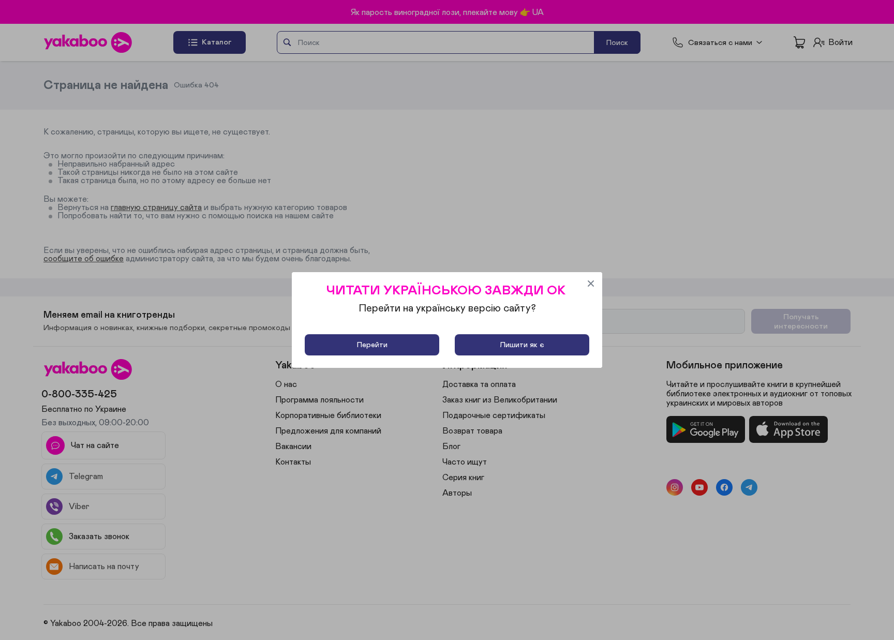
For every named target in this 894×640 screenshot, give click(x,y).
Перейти (372, 345)
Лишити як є (522, 345)
